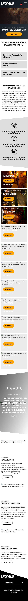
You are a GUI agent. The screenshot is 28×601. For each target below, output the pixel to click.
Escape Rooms (7, 562)
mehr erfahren (6, 184)
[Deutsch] (21, 4)
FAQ (11, 590)
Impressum (14, 592)
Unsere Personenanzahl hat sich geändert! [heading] (11, 73)
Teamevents (7, 477)
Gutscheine (7, 523)
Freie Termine (14, 34)
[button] (25, 3)
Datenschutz (16, 590)
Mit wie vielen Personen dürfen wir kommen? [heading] (12, 56)
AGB (22, 590)
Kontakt (6, 590)
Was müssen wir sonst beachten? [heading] (10, 64)
